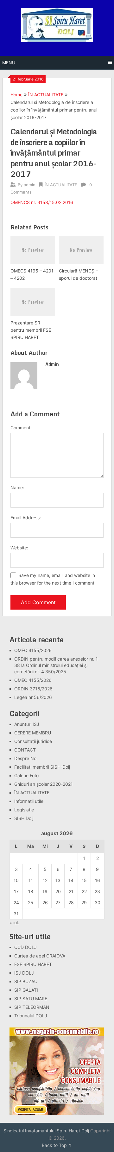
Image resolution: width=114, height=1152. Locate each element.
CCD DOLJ (25, 947)
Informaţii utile (28, 801)
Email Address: (25, 517)
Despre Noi (25, 758)
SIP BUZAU (25, 981)
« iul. (14, 922)
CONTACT (25, 749)
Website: (19, 547)
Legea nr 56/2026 (33, 697)
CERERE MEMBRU (32, 732)
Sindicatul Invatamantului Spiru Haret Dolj (46, 1130)
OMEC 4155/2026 (33, 650)
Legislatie (24, 809)
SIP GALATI (26, 990)
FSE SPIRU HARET (33, 964)
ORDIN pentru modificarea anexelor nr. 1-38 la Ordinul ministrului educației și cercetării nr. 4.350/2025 (57, 665)
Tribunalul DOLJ (30, 1015)
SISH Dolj (23, 818)
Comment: (21, 427)
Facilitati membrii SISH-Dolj (42, 767)
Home (16, 94)
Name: (17, 487)
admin (29, 184)
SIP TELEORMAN (31, 1007)
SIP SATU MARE (30, 998)
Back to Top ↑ (57, 1145)
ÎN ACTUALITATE (45, 94)
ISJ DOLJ (24, 973)
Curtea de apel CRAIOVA (39, 955)
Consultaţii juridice (33, 741)
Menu (8, 62)
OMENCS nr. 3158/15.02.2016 (41, 202)
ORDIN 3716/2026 (33, 688)
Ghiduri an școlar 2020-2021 (43, 784)
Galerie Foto (26, 775)
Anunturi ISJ (26, 724)
